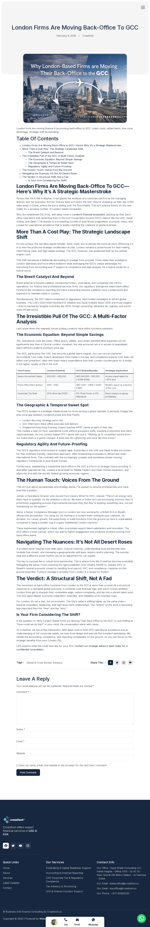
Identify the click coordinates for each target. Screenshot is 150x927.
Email (20, 741)
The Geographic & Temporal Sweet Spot (50, 162)
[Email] (77, 919)
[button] (141, 918)
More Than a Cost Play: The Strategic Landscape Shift (52, 148)
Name (20, 729)
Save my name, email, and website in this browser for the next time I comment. (63, 765)
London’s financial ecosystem (88, 214)
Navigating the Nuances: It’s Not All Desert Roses (49, 173)
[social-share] (110, 662)
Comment (22, 691)
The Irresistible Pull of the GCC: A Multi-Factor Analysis (53, 155)
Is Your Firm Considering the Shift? (47, 180)
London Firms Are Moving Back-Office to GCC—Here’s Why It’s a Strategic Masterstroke (71, 145)
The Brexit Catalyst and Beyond (45, 152)
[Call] (65, 919)
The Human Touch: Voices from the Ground (47, 169)
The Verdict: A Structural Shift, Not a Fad (45, 176)
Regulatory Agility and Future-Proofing (49, 166)
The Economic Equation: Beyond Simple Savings (55, 159)
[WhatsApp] (93, 919)
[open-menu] (143, 7)
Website (20, 753)
